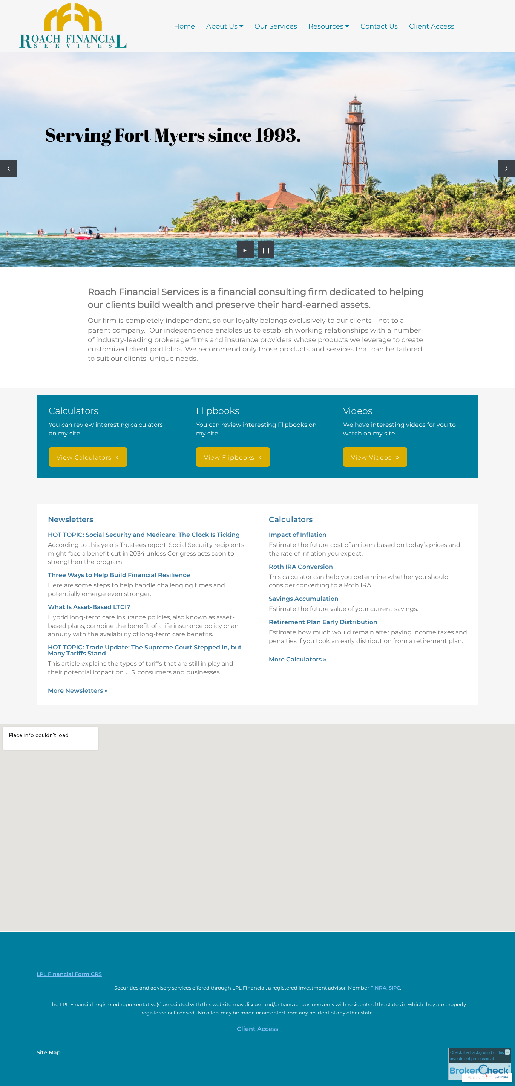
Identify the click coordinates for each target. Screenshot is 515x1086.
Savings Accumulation (304, 598)
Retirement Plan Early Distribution (323, 622)
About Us (222, 26)
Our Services (275, 26)
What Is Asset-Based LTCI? (89, 607)
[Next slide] (506, 168)
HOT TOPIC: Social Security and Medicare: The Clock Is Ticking (144, 534)
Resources (325, 26)
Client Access (431, 26)
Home (184, 26)
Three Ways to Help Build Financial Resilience (119, 575)
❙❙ (266, 249)
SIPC (394, 988)
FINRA (378, 988)
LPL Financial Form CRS (69, 974)
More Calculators (297, 659)
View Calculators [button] (84, 457)
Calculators (291, 519)
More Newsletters (78, 690)
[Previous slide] (8, 168)
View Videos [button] (371, 457)
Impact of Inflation (297, 534)
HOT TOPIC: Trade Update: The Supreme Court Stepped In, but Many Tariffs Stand (145, 650)
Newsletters (70, 519)
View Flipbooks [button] (229, 457)
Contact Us (379, 26)
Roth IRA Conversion (301, 566)
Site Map (49, 1052)
